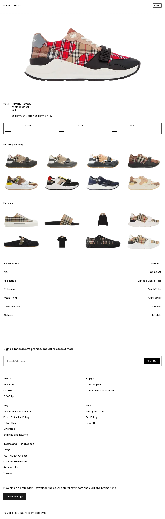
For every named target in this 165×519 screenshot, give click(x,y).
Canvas (156, 306)
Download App (15, 496)
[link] (21, 160)
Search (17, 5)
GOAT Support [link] (94, 385)
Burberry (16, 116)
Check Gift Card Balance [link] (100, 390)
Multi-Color (154, 298)
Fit (160, 104)
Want (157, 6)
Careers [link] (7, 390)
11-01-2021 (155, 264)
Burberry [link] (8, 203)
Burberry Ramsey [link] (13, 144)
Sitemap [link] (7, 473)
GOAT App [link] (9, 396)
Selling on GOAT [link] (95, 411)
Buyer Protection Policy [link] (16, 417)
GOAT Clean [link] (10, 423)
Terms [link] (6, 450)
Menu (6, 5)
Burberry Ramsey (43, 116)
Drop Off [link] (90, 423)
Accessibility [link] (10, 467)
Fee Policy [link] (91, 417)
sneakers (27, 116)
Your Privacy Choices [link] (15, 456)
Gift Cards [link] (9, 429)
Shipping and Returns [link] (15, 435)
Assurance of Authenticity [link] (18, 411)
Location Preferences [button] (15, 461)
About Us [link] (8, 385)
